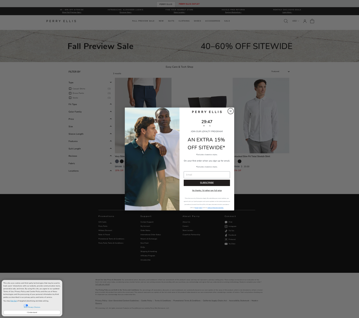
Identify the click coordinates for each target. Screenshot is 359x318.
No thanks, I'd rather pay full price (207, 190)
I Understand (32, 312)
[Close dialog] (230, 111)
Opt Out (13, 301)
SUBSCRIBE (207, 182)
